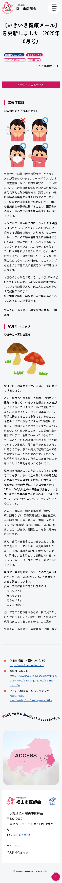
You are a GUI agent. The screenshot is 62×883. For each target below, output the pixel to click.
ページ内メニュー (28, 84)
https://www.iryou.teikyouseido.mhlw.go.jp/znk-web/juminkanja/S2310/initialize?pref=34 (33, 680)
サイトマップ (14, 846)
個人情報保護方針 (17, 852)
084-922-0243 (21, 834)
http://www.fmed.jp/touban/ (27, 665)
